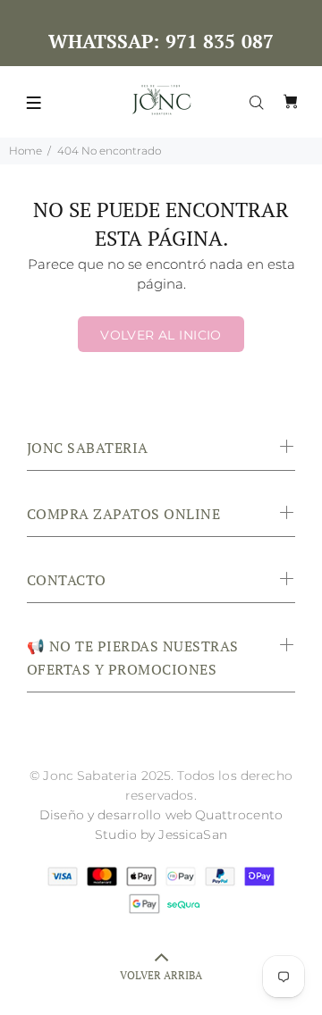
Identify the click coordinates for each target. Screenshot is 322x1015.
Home (25, 150)
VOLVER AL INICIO (161, 335)
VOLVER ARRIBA (161, 975)
